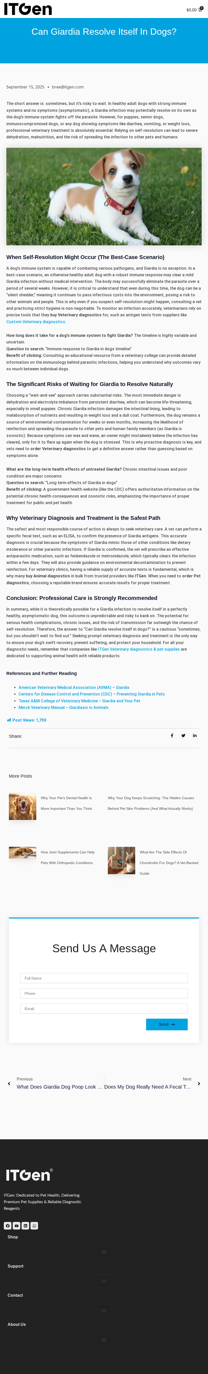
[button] (104, 1252)
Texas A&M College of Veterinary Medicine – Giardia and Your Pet (79, 701)
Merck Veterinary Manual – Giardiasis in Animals (64, 707)
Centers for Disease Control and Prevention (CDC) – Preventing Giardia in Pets (92, 694)
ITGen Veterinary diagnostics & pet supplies (139, 649)
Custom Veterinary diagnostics (35, 321)
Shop (13, 1237)
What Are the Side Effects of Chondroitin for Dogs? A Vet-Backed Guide (169, 862)
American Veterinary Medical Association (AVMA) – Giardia (74, 687)
